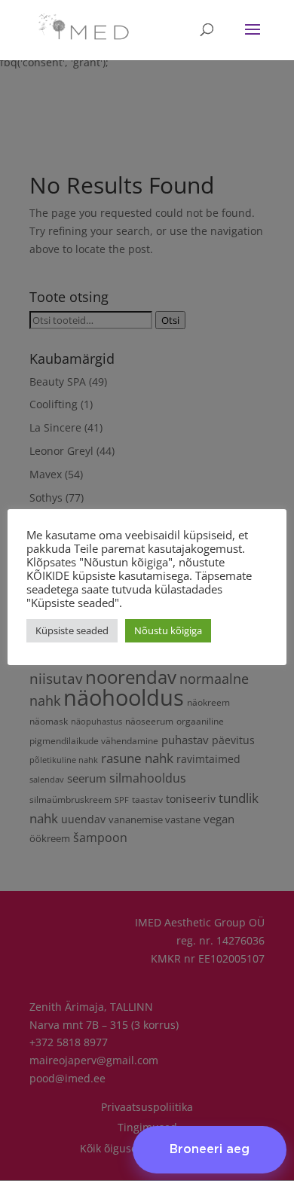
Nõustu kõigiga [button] (168, 630)
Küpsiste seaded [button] (72, 630)
